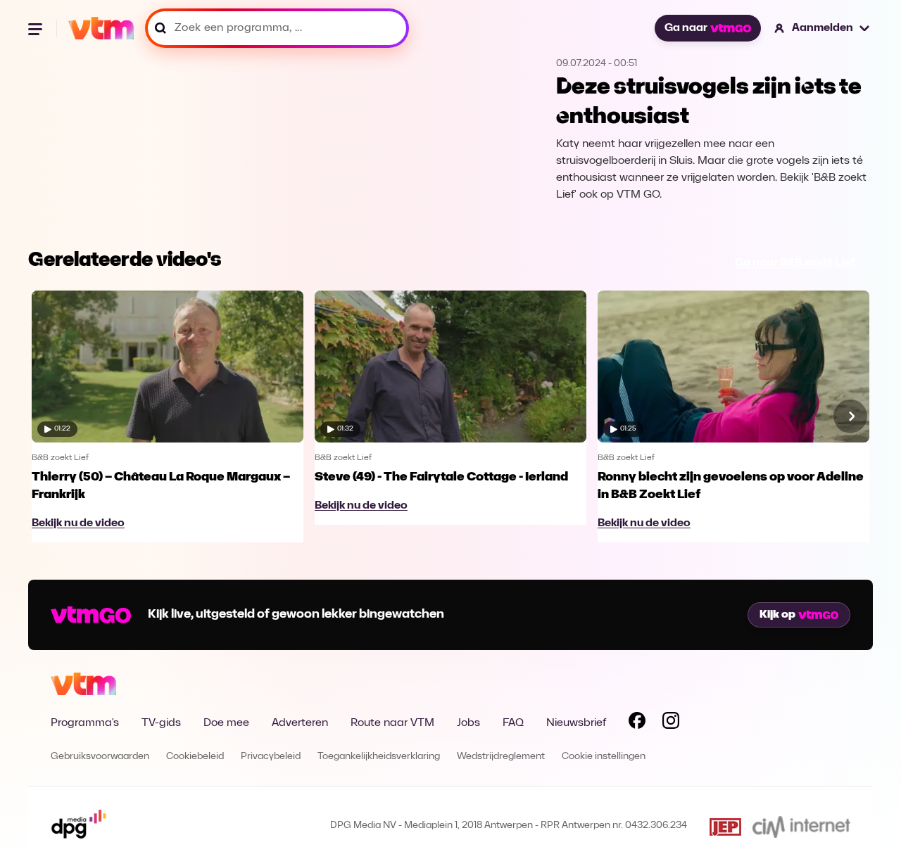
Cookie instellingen (603, 756)
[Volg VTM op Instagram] (670, 723)
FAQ (513, 723)
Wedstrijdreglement (501, 756)
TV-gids (161, 723)
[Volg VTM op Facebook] (637, 723)
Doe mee (226, 723)
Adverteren (300, 723)
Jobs (468, 723)
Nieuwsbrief (576, 723)
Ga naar (685, 28)
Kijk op (777, 614)
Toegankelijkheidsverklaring (378, 756)
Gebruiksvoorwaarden (100, 756)
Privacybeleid (271, 756)
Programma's (85, 723)
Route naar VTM (392, 723)
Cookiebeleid (195, 756)
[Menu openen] (36, 28)
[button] (822, 28)
